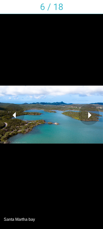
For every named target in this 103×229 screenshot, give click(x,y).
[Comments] (83, 7)
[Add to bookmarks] (96, 7)
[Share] (70, 7)
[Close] (7, 7)
